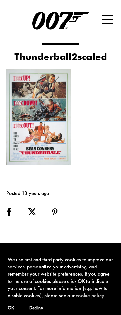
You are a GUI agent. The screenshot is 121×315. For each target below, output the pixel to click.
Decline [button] (36, 308)
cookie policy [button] (90, 296)
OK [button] (11, 308)
